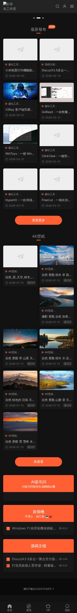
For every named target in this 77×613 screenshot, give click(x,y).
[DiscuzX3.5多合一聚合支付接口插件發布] (57, 49)
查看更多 (38, 220)
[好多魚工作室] (9, 6)
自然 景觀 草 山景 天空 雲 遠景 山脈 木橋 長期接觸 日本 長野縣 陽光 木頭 (19, 358)
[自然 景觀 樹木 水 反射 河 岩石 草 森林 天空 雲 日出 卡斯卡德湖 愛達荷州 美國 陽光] (57, 338)
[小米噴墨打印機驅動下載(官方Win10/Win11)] (20, 49)
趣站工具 (13, 64)
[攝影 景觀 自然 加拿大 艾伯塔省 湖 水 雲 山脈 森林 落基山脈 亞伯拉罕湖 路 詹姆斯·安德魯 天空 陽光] (57, 297)
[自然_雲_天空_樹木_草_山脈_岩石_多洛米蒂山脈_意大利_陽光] (20, 256)
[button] (34, 17)
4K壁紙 (12, 271)
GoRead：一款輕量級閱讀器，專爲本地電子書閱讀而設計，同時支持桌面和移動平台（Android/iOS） (57, 112)
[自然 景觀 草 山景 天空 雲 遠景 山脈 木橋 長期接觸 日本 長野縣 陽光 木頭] (20, 338)
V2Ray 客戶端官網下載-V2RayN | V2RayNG (20, 110)
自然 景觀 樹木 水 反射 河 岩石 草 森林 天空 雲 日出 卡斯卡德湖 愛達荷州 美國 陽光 (56, 358)
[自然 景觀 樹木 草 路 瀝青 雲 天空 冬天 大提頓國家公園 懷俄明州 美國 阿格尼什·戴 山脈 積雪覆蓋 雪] (57, 255)
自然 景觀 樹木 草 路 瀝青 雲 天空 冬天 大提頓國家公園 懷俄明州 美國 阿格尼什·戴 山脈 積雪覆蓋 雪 (56, 275)
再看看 (38, 462)
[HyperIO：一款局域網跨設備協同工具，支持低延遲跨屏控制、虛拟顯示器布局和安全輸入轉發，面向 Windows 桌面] (20, 179)
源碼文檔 (50, 64)
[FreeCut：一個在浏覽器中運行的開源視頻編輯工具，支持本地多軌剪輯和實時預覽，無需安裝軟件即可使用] (57, 179)
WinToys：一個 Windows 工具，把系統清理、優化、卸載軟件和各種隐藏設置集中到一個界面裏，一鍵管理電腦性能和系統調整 (20, 154)
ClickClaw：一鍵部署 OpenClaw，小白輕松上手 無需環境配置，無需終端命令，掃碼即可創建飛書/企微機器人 (57, 156)
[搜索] (57, 6)
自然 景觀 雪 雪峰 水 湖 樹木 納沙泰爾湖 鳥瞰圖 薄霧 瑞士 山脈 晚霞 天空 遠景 (20, 442)
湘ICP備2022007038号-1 (38, 588)
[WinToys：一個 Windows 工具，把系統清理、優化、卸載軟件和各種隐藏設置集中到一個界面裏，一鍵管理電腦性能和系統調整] (20, 134)
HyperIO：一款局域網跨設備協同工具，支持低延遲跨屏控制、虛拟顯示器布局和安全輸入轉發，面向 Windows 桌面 (20, 200)
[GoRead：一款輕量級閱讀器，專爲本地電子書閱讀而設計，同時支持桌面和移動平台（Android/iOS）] (57, 92)
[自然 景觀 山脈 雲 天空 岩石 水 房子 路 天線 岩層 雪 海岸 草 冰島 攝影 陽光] (57, 380)
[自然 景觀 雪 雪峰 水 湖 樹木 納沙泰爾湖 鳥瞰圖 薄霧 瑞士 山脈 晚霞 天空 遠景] (20, 422)
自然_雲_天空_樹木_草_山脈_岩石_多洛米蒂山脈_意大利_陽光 (19, 277)
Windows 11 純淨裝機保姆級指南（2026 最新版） (34, 528)
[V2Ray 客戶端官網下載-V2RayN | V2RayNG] (20, 91)
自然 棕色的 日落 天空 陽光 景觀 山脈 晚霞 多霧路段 (20, 400)
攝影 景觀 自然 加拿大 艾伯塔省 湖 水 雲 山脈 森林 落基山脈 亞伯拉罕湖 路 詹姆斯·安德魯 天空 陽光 (56, 317)
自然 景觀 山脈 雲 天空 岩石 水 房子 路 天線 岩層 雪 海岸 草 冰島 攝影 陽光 (56, 400)
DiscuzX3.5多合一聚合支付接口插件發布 (56, 70)
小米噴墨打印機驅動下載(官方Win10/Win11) (20, 70)
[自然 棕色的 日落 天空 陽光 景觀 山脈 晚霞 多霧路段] (20, 380)
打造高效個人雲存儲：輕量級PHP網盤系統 (33, 565)
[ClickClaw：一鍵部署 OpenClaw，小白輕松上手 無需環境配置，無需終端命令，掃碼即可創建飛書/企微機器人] (57, 135)
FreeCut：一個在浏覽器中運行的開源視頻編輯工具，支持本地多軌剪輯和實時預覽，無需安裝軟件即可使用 (57, 200)
